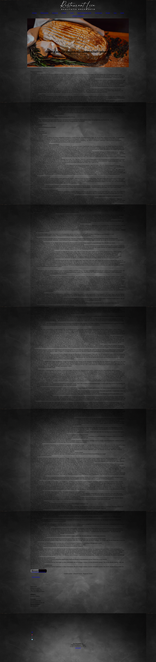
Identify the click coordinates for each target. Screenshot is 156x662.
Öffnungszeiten (44, 13)
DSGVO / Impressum (78, 16)
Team (115, 13)
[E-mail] (32, 632)
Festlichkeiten (98, 13)
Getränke (64, 13)
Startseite (34, 13)
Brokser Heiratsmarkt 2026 (84, 13)
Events (72, 13)
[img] (78, 5)
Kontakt (108, 13)
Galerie (122, 13)
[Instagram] (32, 635)
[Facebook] (31, 637)
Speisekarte (55, 13)
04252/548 (78, 648)
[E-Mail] (32, 639)
